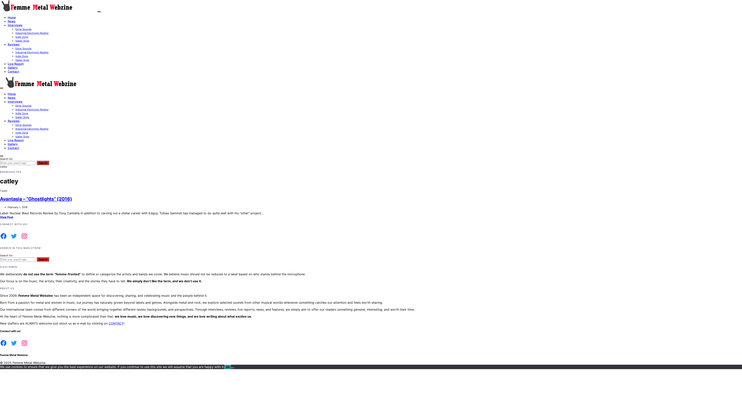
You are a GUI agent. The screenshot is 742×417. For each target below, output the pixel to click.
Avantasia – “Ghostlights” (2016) (36, 199)
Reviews (14, 44)
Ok (228, 367)
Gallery (13, 68)
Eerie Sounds (23, 29)
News (11, 21)
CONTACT (116, 323)
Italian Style (22, 40)
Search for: (6, 158)
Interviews (15, 25)
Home (12, 17)
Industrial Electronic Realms (32, 33)
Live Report (16, 64)
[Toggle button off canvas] (99, 11)
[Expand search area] (1, 88)
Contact (13, 71)
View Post (6, 217)
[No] (232, 368)
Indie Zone (21, 36)
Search (43, 162)
